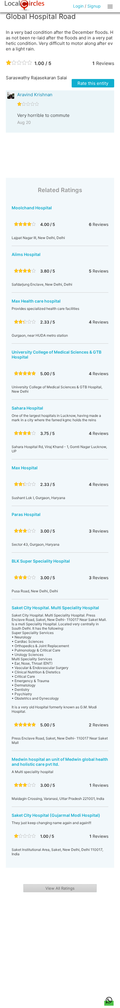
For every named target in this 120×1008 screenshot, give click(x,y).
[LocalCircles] (24, 5)
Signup (94, 5)
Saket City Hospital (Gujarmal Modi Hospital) (56, 815)
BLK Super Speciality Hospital (41, 561)
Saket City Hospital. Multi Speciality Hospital (55, 607)
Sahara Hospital (27, 407)
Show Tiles (111, 6)
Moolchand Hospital (32, 207)
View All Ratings (60, 888)
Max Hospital (25, 467)
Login (78, 5)
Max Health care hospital (36, 300)
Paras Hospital (26, 514)
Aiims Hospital (26, 254)
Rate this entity (92, 83)
